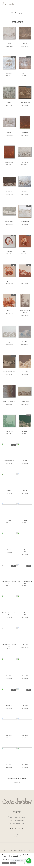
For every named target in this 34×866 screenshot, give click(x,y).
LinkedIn (17, 837)
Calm (9, 43)
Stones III (9, 192)
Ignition (9, 281)
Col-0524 (9, 735)
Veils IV (9, 520)
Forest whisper (9, 461)
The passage (9, 221)
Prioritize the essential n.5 (25, 550)
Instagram (17, 834)
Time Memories (25, 102)
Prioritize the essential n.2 (9, 613)
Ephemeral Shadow (9, 372)
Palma (9, 310)
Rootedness (9, 162)
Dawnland (9, 73)
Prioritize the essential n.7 (9, 645)
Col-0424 (25, 676)
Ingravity (25, 73)
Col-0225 (9, 705)
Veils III (25, 490)
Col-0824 (25, 765)
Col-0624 (25, 735)
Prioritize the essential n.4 (9, 582)
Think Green (9, 431)
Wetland (24, 431)
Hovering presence (9, 342)
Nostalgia (25, 132)
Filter (17, 22)
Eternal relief (25, 401)
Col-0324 (9, 676)
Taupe (9, 102)
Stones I (24, 192)
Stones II (25, 162)
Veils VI (9, 550)
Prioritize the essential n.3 (25, 582)
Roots (25, 43)
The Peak (25, 372)
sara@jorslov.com (18, 820)
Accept (5, 863)
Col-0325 (25, 705)
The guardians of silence (24, 311)
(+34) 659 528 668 (18, 823)
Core (24, 251)
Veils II (9, 490)
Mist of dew (25, 342)
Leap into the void (9, 401)
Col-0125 (25, 644)
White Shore (25, 221)
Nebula (9, 132)
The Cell (9, 251)
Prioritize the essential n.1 (25, 613)
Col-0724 (9, 765)
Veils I (25, 461)
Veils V (25, 520)
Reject (12, 863)
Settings (21, 863)
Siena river (25, 281)
